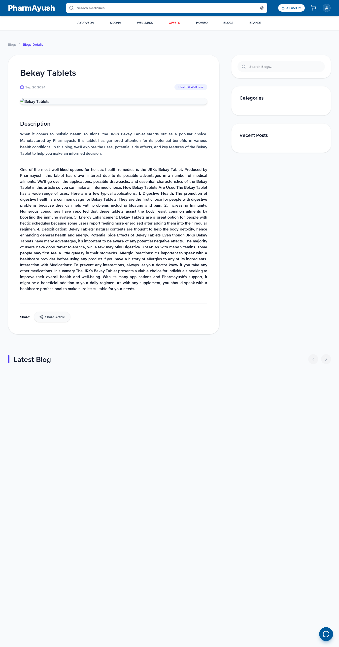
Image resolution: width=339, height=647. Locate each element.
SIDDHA (115, 23)
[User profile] (326, 7)
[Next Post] (326, 359)
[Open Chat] (326, 634)
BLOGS (228, 23)
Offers (174, 23)
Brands (255, 23)
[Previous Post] (313, 359)
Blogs (12, 44)
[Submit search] (70, 7)
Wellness (145, 23)
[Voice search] (261, 7)
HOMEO (201, 23)
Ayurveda (85, 23)
